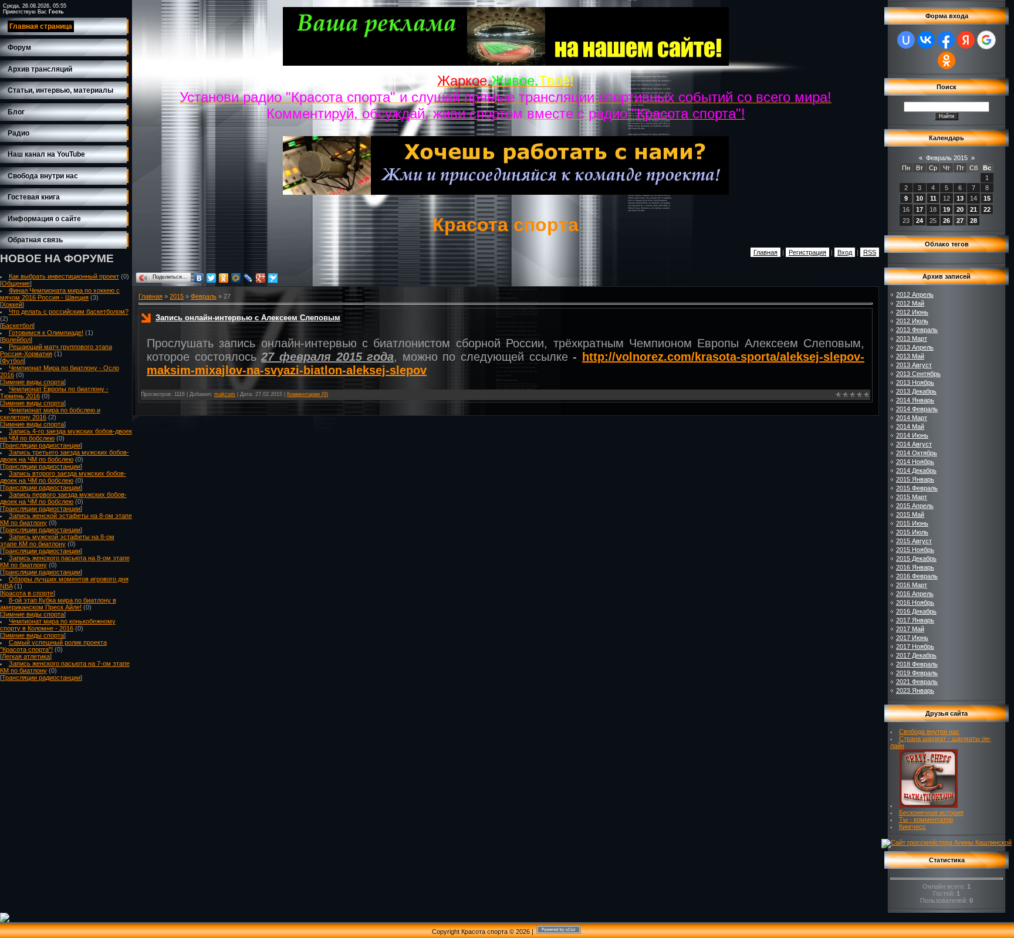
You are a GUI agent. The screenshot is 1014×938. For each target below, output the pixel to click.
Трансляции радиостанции (41, 445)
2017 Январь (915, 620)
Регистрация (807, 252)
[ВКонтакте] (199, 278)
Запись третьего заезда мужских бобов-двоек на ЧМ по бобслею (64, 456)
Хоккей (12, 304)
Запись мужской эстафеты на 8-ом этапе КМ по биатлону (57, 540)
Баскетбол (17, 325)
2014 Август (914, 444)
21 (973, 209)
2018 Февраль (917, 664)
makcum (224, 394)
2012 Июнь (912, 312)
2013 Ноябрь (915, 382)
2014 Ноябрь (915, 461)
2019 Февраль (917, 672)
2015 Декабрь (916, 558)
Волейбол (16, 339)
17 (919, 209)
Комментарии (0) (307, 394)
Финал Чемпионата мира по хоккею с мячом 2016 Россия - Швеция (60, 294)
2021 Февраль (917, 681)
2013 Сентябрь (918, 373)
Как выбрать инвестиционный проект (64, 276)
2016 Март (911, 584)
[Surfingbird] (273, 278)
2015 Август (914, 540)
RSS (869, 252)
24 (919, 220)
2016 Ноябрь (915, 602)
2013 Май (910, 356)
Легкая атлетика (26, 656)
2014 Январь (915, 400)
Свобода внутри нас (929, 731)
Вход (844, 252)
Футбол (12, 360)
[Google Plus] (261, 278)
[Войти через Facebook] (946, 40)
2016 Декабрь (916, 611)
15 (987, 198)
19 (946, 209)
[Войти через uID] (906, 40)
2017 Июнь (912, 637)
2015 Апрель (915, 505)
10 (919, 198)
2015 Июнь (912, 523)
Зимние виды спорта (33, 381)
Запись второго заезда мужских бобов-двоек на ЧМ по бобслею (63, 477)
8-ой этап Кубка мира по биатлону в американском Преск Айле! (58, 604)
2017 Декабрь (916, 655)
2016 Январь (915, 567)
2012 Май (910, 303)
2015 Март (911, 496)
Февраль (204, 296)
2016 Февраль (917, 576)
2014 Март (911, 417)
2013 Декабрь (916, 391)
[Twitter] (211, 278)
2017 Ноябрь (915, 646)
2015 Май (910, 514)
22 (987, 209)
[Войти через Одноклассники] (946, 60)
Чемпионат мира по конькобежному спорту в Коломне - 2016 (58, 625)
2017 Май (910, 628)
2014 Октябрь (916, 452)
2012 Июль (912, 320)
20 (960, 209)
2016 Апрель (915, 593)
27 (960, 220)
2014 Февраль (917, 408)
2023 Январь (915, 690)
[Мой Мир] (236, 278)
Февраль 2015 (947, 157)
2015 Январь (915, 479)
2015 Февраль (917, 488)
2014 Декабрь (916, 470)
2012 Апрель (915, 294)
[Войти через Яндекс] (966, 40)
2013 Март (911, 338)
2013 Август (914, 364)
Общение (16, 283)
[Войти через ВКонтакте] (926, 40)
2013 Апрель (915, 347)
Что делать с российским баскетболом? (69, 311)
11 (933, 198)
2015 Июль (912, 532)
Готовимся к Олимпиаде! (46, 332)
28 (973, 220)
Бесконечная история (931, 812)
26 (946, 220)
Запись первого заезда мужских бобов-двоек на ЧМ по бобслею (63, 498)
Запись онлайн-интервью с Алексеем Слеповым (248, 317)
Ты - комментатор (926, 819)
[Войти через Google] (986, 40)
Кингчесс (912, 826)
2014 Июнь (912, 435)
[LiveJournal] (248, 278)
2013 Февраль (917, 329)
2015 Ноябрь (915, 549)
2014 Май (910, 426)
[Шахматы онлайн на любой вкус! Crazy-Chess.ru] (928, 805)
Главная (765, 252)
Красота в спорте (27, 593)
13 (960, 198)
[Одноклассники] (224, 278)
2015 (177, 296)
